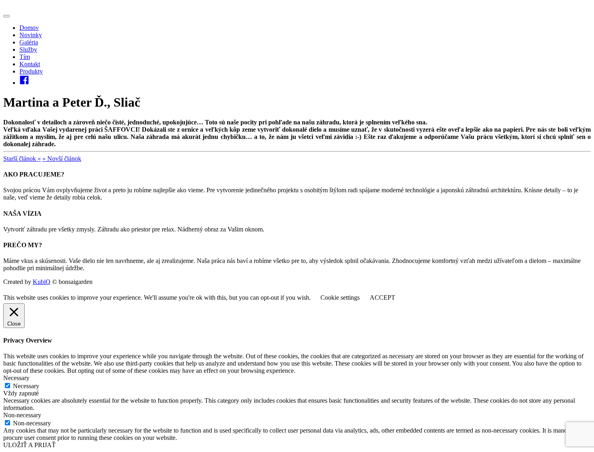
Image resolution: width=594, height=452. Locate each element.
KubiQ (42, 281)
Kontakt (29, 64)
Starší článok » (22, 158)
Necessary (26, 386)
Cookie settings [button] (340, 297)
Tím (24, 56)
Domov (29, 27)
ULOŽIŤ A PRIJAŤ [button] (29, 444)
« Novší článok (61, 158)
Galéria (28, 42)
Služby (28, 49)
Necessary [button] (16, 377)
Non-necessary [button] (22, 415)
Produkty (31, 71)
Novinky (30, 35)
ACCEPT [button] (382, 297)
